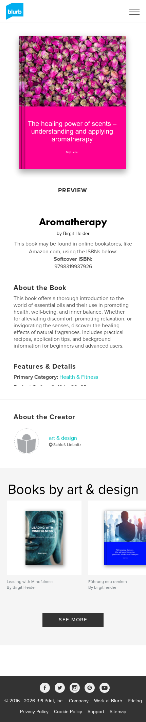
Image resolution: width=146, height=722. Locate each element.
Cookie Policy (68, 712)
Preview (72, 190)
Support (96, 712)
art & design (63, 438)
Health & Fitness (78, 377)
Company (79, 701)
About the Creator (44, 417)
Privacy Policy (34, 712)
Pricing (135, 701)
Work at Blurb (108, 701)
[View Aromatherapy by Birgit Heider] (72, 102)
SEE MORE (73, 620)
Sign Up (108, 12)
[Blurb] (13, 14)
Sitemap (118, 712)
